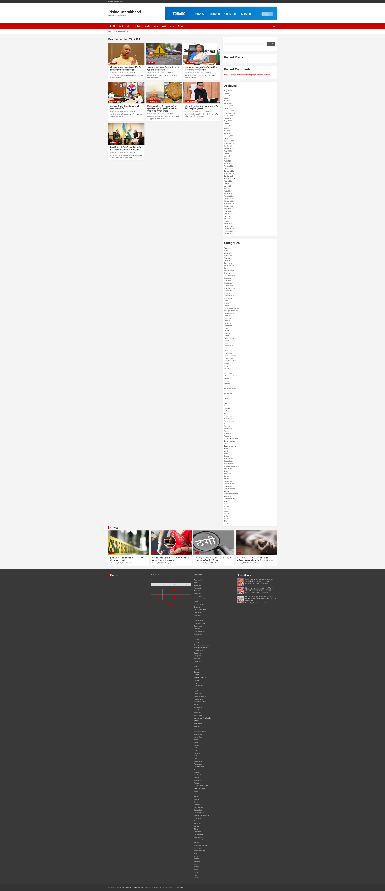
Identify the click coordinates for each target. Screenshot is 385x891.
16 (152, 596)
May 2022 (227, 219)
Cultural (226, 303)
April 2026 (227, 101)
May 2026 (227, 98)
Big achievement (229, 265)
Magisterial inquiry (230, 388)
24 (158, 599)
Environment (228, 326)
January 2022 (228, 226)
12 (169, 593)
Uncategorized (229, 484)
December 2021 (229, 229)
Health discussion (230, 356)
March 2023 (228, 194)
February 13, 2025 (243, 563)
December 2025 (229, 111)
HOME (112, 26)
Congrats (227, 293)
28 (181, 599)
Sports (226, 453)
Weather (227, 491)
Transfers (227, 476)
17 (158, 596)
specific (226, 451)
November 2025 (229, 113)
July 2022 (227, 214)
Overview (227, 408)
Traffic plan (227, 474)
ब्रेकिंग (128, 26)
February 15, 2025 (200, 563)
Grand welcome (229, 346)
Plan (225, 413)
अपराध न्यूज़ (114, 527)
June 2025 (227, 126)
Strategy (227, 456)
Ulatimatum (228, 481)
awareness (227, 260)
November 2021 (229, 231)
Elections (227, 321)
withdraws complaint (231, 494)
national (113, 62)
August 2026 (228, 91)
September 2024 (229, 148)
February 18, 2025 (158, 563)
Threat (226, 471)
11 (164, 593)
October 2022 (228, 206)
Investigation (228, 381)
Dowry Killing (228, 318)
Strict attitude (228, 458)
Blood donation (229, 271)
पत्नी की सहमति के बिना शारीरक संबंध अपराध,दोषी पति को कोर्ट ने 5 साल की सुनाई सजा (170, 559)
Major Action (228, 391)
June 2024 (227, 156)
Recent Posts (244, 575)
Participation (228, 411)
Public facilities (229, 421)
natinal (226, 398)
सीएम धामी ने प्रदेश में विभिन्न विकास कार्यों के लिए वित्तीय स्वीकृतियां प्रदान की (201, 107)
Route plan (227, 436)
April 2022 (227, 221)
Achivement (228, 248)
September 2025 (229, 118)
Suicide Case (228, 461)
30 (152, 602)
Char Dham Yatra (229, 288)
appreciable (228, 253)
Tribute (226, 479)
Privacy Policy (138, 887)
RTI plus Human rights (231, 438)
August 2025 (228, 121)
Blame (226, 268)
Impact (226, 363)
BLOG (121, 26)
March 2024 (228, 163)
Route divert (228, 433)
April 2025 (227, 131)
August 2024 (228, 151)
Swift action (228, 469)
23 (152, 599)
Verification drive (229, 489)
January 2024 (228, 168)
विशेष (225, 521)
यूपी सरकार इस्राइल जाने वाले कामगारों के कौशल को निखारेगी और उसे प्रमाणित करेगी (126, 68)
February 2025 (228, 136)
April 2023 (227, 191)
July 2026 (227, 93)
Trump (226, 75)
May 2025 (227, 128)
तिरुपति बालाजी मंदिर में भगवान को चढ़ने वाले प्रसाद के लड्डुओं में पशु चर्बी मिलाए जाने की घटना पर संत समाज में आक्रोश (162, 108)
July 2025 (227, 123)
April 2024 (227, 161)
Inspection (227, 371)
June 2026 (227, 96)
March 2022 (228, 224)
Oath (225, 403)
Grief (225, 348)
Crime (226, 301)
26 (169, 599)
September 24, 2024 (116, 72)
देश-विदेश (226, 514)
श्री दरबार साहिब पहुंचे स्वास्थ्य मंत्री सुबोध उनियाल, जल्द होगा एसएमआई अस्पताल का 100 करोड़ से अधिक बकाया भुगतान (260, 598)
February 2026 (228, 106)
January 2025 (228, 138)
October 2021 (228, 234)
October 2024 (228, 146)
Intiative (226, 378)
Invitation (227, 383)
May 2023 (227, 188)
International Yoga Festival (233, 376)
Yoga (225, 501)
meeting (226, 396)
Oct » (173, 605)
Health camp (228, 353)
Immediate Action (230, 361)
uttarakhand (190, 62)
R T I (225, 423)
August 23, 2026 (250, 584)
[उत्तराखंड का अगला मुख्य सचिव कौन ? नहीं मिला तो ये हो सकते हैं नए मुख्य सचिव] (201, 54)
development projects (231, 311)
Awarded (227, 258)
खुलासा (156, 26)
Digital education (229, 313)
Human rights (228, 358)
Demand (226, 306)
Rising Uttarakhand (130, 72)
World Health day (229, 499)
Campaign (227, 278)
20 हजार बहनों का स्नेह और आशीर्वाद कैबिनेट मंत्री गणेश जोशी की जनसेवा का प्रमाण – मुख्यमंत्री (259, 580)
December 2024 (229, 141)
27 (175, 599)
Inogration (227, 368)
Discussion (227, 316)
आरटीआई (137, 26)
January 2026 (228, 108)
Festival (226, 341)
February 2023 (228, 196)
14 (181, 593)
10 (158, 593)
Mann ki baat (228, 393)
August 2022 (228, 211)
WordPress (180, 887)
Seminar (226, 448)
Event (226, 328)
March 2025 (228, 133)
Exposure (227, 333)
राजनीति (164, 26)
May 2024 (227, 158)
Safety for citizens (230, 441)
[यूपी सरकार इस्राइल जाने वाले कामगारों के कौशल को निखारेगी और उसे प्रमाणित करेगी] (126, 54)
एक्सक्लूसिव (147, 26)
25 (164, 599)
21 (181, 596)
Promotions (228, 416)
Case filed (227, 281)
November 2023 (229, 173)
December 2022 (229, 201)
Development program (231, 308)
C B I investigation (230, 276)
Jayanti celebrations (230, 386)
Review (226, 431)
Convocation (228, 298)
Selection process (230, 446)
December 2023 (229, 171)
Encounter (227, 323)
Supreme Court (229, 463)
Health (226, 351)
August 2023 (228, 181)
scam (226, 443)
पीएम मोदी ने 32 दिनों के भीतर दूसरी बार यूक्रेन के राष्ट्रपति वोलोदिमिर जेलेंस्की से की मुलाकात (125, 148)
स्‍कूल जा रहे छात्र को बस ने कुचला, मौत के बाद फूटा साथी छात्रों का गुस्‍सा (163, 68)
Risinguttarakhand (124, 12)
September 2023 (229, 178)
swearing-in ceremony (231, 466)
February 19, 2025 (115, 563)
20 (175, 596)
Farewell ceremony (230, 338)
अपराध (172, 26)
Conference (228, 291)
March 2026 (228, 103)
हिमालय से (180, 26)
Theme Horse (156, 887)
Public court (228, 418)
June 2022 (227, 216)
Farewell (226, 336)
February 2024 (228, 166)
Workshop (227, 496)
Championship (229, 286)
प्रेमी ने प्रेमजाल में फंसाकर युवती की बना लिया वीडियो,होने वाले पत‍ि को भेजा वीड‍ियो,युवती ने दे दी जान (255, 559)
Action (226, 250)
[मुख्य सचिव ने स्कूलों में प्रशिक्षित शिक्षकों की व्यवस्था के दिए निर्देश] (126, 93)
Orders (226, 406)
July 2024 (227, 153)
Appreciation (228, 255)
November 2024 (229, 143)
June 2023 (227, 186)
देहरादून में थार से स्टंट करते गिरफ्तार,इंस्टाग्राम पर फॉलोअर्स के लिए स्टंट (250, 75)
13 (175, 593)
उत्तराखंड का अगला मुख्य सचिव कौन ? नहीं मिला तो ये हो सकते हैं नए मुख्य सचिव (201, 68)
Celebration (228, 283)
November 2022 (229, 204)
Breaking (227, 273)
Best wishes (228, 263)
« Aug (169, 605)
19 (169, 596)
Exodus (226, 331)
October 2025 (228, 116)
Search (226, 40)
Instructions (228, 373)
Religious (227, 426)
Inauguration (228, 366)
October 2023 (228, 176)
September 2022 (229, 209)
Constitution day (229, 296)
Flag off (226, 343)
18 (164, 596)
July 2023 (227, 183)
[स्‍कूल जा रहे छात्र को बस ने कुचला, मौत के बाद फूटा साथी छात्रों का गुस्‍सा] (164, 54)
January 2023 (228, 199)
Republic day (228, 428)
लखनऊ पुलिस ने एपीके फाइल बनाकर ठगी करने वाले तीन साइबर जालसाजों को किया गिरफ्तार (213, 559)
